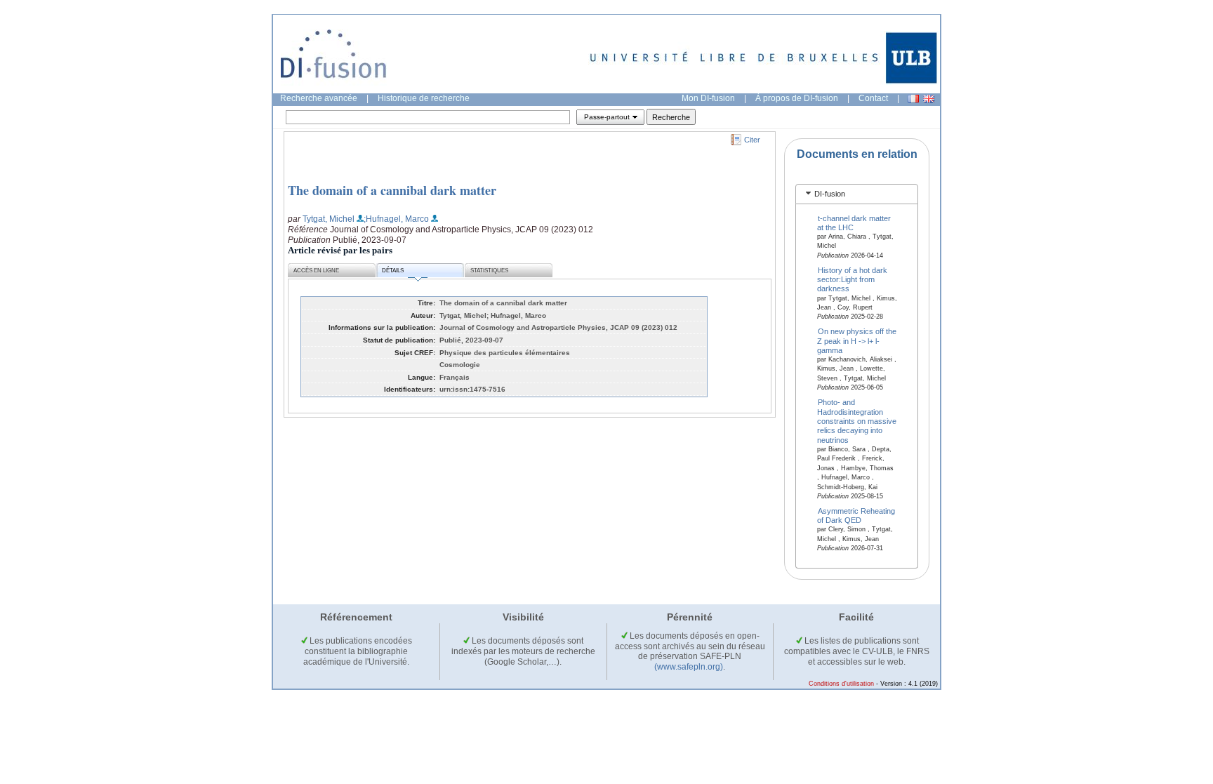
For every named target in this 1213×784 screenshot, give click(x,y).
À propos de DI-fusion (796, 98)
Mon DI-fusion (708, 98)
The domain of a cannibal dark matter (392, 190)
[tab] (856, 194)
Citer (752, 139)
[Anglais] (928, 98)
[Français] (913, 98)
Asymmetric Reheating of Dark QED (856, 515)
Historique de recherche (424, 98)
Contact (873, 98)
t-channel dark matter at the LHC (854, 222)
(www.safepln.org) (688, 667)
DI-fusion (829, 194)
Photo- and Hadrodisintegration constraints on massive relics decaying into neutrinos (856, 421)
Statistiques (489, 270)
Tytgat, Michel (328, 219)
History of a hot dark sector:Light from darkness (852, 279)
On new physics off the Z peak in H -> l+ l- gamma (857, 340)
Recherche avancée (318, 98)
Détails (393, 270)
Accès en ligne (316, 270)
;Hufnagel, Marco (396, 219)
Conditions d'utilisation (841, 683)
